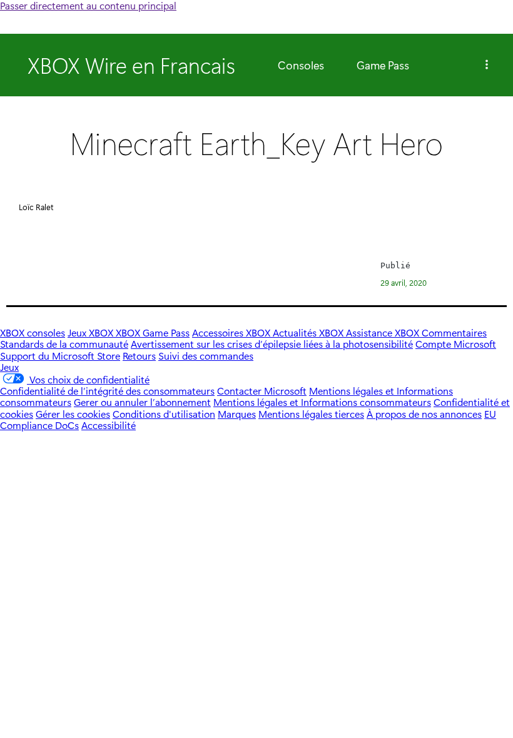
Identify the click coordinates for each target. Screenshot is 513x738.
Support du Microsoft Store (60, 355)
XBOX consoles (32, 332)
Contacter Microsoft (262, 390)
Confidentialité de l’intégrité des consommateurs (107, 390)
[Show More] (486, 65)
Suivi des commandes (205, 355)
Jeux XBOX (92, 332)
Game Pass (383, 65)
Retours (139, 355)
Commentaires (454, 332)
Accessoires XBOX (232, 332)
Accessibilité (108, 425)
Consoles (301, 65)
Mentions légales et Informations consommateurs (322, 401)
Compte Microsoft (455, 343)
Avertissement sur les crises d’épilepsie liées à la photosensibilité (272, 343)
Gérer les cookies (73, 413)
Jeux (9, 366)
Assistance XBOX (384, 332)
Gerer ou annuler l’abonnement (142, 401)
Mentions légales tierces (311, 413)
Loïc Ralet (36, 206)
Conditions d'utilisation (164, 413)
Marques (237, 413)
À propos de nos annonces (424, 413)
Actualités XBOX (309, 332)
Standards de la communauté (64, 343)
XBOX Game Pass (153, 332)
